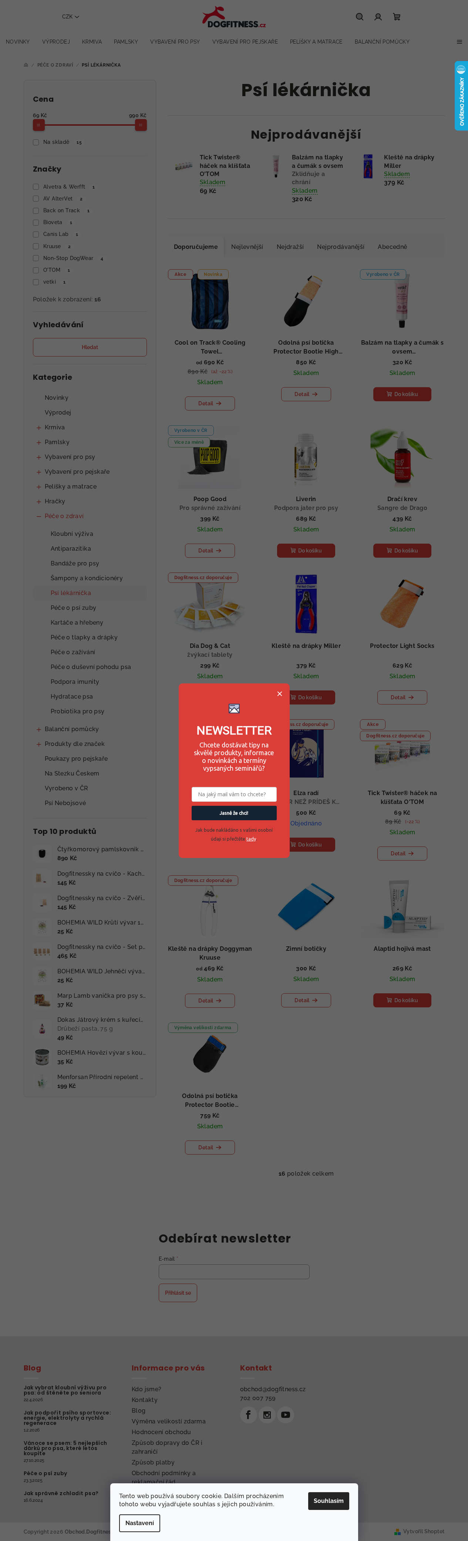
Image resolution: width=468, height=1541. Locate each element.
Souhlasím (329, 1500)
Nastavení (139, 1523)
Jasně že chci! (234, 812)
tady (251, 838)
